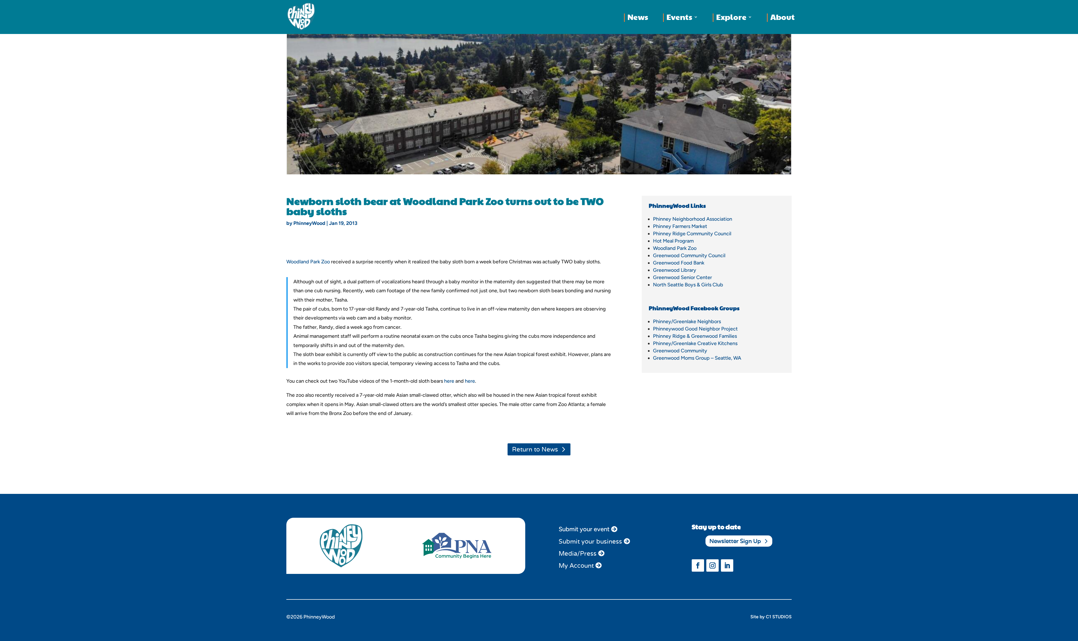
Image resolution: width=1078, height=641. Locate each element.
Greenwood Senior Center (682, 277)
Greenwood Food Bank (678, 263)
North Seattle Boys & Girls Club (688, 285)
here (449, 381)
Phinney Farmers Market (680, 226)
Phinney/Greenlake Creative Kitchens (695, 343)
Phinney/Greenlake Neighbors (687, 321)
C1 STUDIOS (779, 616)
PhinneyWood (309, 223)
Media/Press (578, 553)
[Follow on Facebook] (698, 565)
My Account (576, 565)
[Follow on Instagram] (712, 565)
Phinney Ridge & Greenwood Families (695, 336)
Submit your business (590, 541)
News (637, 16)
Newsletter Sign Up (735, 541)
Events (679, 16)
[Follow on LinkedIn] (727, 565)
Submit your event (584, 529)
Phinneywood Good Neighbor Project (695, 329)
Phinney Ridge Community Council (692, 234)
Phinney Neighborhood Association (692, 219)
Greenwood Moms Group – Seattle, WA (697, 358)
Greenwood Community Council (689, 255)
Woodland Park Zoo (308, 262)
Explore (731, 16)
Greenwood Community (680, 351)
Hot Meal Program (673, 241)
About (782, 16)
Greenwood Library (674, 270)
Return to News (535, 449)
